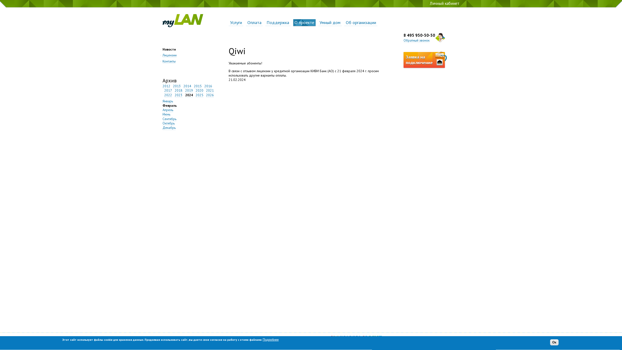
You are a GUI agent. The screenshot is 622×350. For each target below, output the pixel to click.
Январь (168, 101)
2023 (178, 95)
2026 (210, 95)
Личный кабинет (444, 3)
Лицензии (170, 55)
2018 (178, 90)
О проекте (304, 22)
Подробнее (271, 339)
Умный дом (330, 22)
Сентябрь (169, 119)
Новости (169, 49)
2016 (208, 86)
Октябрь (169, 123)
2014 (187, 86)
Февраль (170, 105)
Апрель (168, 110)
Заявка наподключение (419, 60)
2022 (168, 95)
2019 (189, 90)
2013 (177, 86)
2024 (189, 95)
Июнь (166, 114)
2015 (198, 86)
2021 (210, 90)
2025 (199, 95)
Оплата (254, 22)
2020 (199, 90)
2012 (166, 86)
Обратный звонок (417, 40)
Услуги (236, 22)
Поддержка (278, 22)
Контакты (169, 61)
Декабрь (169, 127)
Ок (554, 342)
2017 (168, 90)
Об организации (361, 22)
